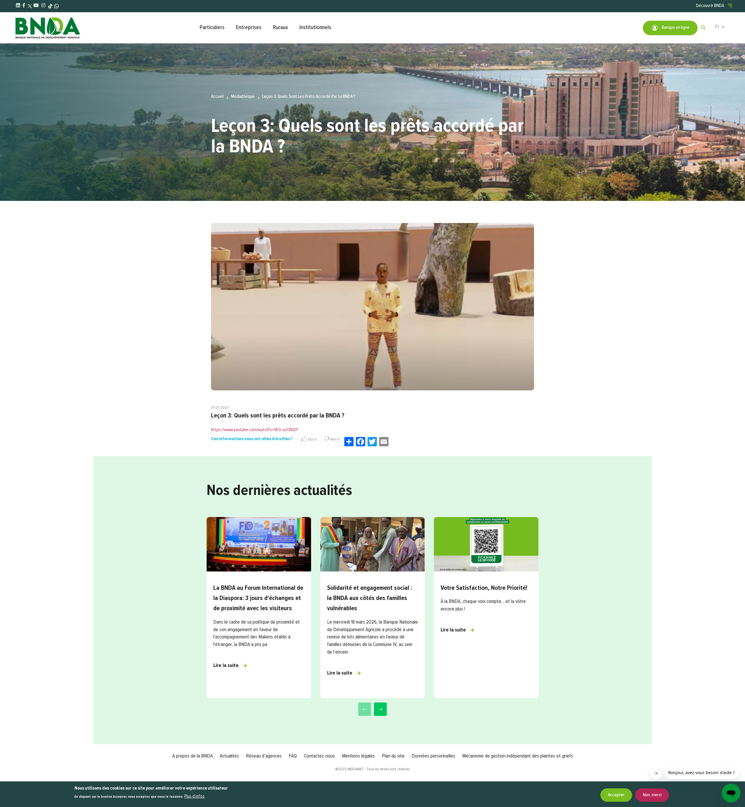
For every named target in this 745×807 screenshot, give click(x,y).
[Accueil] (104, 28)
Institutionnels (315, 27)
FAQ (293, 756)
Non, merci (652, 795)
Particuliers (212, 27)
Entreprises (248, 27)
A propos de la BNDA (192, 756)
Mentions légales (358, 756)
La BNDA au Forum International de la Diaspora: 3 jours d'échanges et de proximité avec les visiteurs (258, 598)
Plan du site (393, 756)
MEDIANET (355, 769)
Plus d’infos (194, 796)
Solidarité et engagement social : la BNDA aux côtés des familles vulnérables (369, 598)
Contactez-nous (319, 756)
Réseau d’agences (264, 756)
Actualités (229, 756)
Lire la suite (226, 665)
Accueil (217, 96)
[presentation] (364, 709)
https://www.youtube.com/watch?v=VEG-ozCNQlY (254, 430)
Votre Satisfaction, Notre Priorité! (484, 588)
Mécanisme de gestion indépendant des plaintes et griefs (517, 756)
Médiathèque (243, 96)
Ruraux (280, 27)
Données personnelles (433, 756)
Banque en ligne (675, 27)
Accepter (616, 795)
